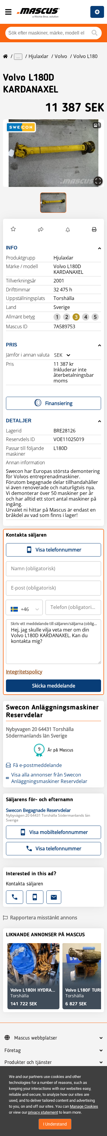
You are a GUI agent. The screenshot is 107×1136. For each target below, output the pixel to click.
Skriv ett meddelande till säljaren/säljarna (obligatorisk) (54, 623)
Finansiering (59, 403)
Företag (12, 1050)
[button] (53, 153)
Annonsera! (97, 12)
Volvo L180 (85, 56)
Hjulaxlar (38, 56)
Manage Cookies (84, 1106)
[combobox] (54, 355)
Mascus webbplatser (35, 1038)
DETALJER (19, 420)
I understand (55, 1124)
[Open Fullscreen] (98, 180)
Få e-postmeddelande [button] (37, 765)
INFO (11, 247)
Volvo (61, 56)
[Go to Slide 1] (53, 202)
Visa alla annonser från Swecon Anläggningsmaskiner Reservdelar (49, 778)
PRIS (11, 344)
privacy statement (43, 1112)
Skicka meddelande (53, 685)
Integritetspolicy (24, 671)
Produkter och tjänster (28, 1062)
